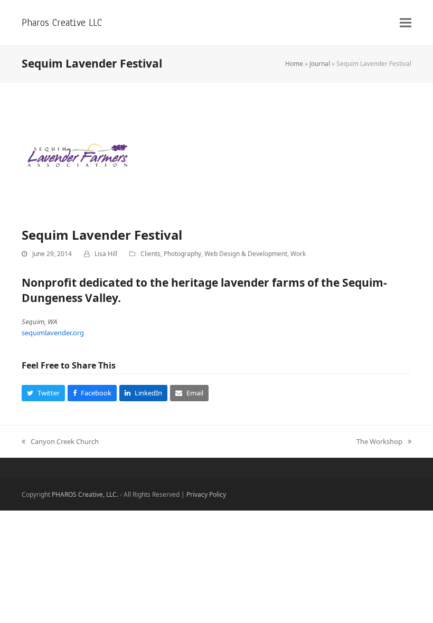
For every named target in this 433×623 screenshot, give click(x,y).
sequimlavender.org (53, 332)
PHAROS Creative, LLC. (85, 494)
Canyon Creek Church (60, 442)
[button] (405, 22)
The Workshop (379, 442)
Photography (182, 253)
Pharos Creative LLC (62, 22)
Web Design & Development (245, 253)
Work (298, 253)
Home (294, 63)
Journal (319, 63)
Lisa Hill (106, 253)
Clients (150, 253)
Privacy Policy (206, 494)
